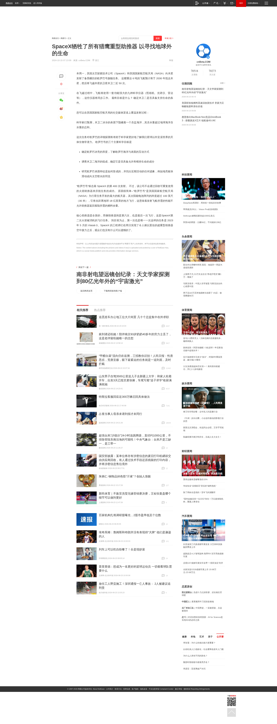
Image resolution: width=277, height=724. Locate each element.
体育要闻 (187, 310)
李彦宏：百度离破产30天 (194, 669)
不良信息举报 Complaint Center (161, 689)
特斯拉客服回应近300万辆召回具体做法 (124, 396)
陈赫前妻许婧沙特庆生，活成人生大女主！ (202, 437)
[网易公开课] (206, 3)
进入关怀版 (37, 3)
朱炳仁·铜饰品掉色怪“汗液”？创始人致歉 (125, 476)
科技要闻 (187, 174)
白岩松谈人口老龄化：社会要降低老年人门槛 (203, 649)
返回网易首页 (86, 291)
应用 (16, 3)
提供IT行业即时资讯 (203, 65)
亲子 (210, 636)
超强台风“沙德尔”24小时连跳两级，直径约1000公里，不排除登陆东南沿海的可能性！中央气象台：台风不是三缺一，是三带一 (135, 439)
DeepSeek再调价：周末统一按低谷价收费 (202, 203)
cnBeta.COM (84, 60)
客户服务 (135, 689)
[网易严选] (216, 3)
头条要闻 (187, 236)
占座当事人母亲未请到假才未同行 (120, 413)
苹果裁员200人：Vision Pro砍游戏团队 (200, 209)
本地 (193, 636)
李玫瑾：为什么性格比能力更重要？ (199, 643)
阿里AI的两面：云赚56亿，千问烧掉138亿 (202, 222)
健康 (184, 636)
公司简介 (109, 689)
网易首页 (9, 3)
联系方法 (118, 689)
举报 (171, 60)
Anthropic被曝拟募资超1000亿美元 (199, 216)
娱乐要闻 (187, 383)
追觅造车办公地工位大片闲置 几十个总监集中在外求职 (134, 317)
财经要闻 (187, 451)
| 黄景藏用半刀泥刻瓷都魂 (198, 601)
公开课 (220, 636)
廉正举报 (178, 689)
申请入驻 (168, 38)
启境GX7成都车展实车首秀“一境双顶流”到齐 (203, 563)
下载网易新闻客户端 (113, 291)
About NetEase (99, 689)
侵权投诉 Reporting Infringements (197, 689)
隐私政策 (143, 689)
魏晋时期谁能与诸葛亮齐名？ (196, 662)
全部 (222, 83)
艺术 (201, 636)
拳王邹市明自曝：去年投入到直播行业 (200, 412)
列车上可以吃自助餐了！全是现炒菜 (122, 549)
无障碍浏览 (27, 3)
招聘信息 (126, 689)
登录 (241, 3)
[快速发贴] (61, 76)
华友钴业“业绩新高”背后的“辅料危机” (199, 486)
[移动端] (197, 3)
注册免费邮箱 (253, 3)
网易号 (63, 38)
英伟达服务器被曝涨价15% (195, 479)
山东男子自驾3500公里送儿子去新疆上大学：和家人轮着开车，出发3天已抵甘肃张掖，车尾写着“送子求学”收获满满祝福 (135, 380)
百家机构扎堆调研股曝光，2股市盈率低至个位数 (130, 515)
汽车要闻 (187, 516)
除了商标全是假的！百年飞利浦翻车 (199, 492)
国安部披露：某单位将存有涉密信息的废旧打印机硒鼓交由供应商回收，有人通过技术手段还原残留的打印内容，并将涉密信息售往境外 (135, 460)
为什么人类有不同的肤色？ (195, 656)
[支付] (225, 3)
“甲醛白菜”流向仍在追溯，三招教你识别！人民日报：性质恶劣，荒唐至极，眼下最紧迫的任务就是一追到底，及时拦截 (136, 359)
